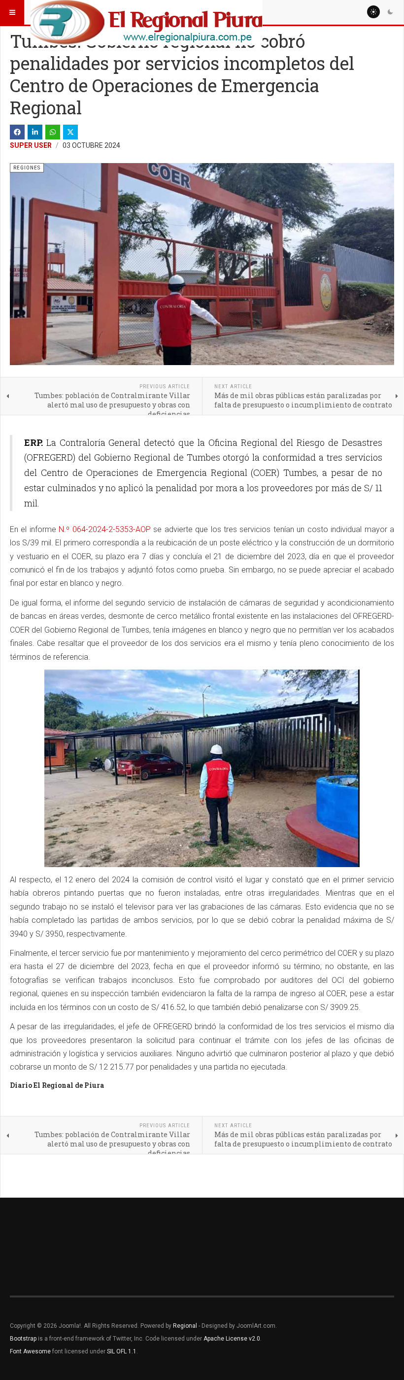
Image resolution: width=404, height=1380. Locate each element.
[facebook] (17, 132)
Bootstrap (23, 1338)
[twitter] (70, 132)
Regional (185, 1325)
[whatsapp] (52, 132)
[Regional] (147, 12)
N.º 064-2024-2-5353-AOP (104, 529)
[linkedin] (35, 132)
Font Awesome (30, 1351)
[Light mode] (373, 11)
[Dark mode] (390, 11)
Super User (31, 145)
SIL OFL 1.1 (121, 1351)
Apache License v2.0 (231, 1338)
